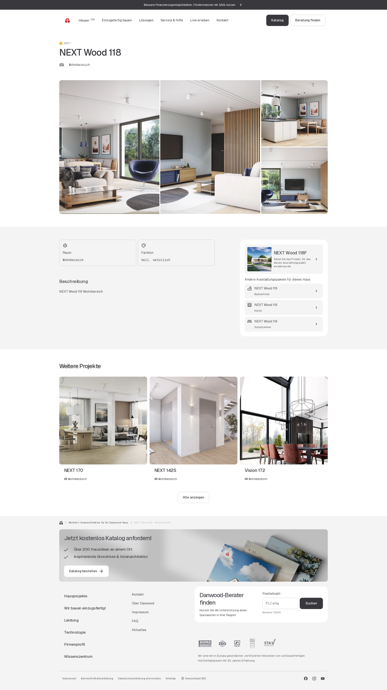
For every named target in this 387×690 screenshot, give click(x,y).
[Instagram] (314, 678)
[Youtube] (323, 678)
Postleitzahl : (272, 594)
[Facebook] (306, 678)
